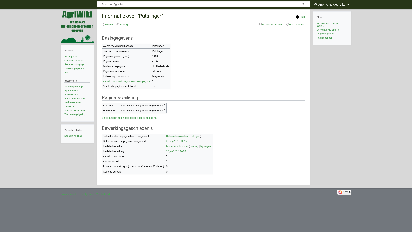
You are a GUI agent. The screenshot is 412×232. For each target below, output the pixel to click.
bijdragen (195, 136)
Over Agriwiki (86, 194)
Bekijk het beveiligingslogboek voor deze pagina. (129, 117)
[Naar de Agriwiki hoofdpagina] (77, 26)
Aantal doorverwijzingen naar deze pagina (126, 81)
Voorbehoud (103, 194)
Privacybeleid (68, 194)
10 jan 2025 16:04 (176, 151)
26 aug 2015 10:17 (176, 141)
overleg (183, 136)
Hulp (302, 16)
